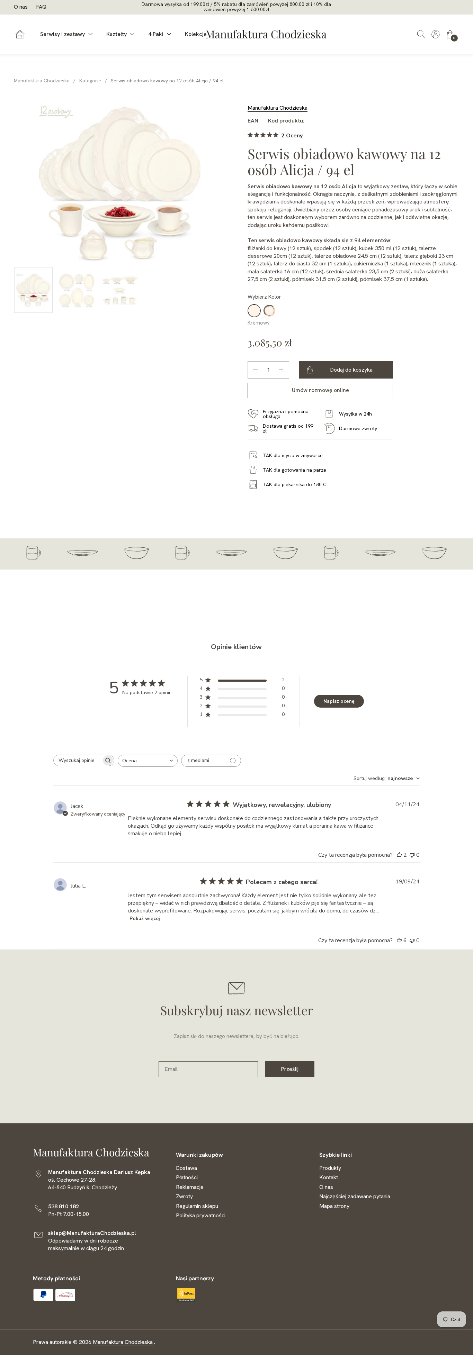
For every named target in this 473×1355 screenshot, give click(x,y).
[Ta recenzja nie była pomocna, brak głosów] (412, 855)
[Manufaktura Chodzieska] (266, 34)
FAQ (41, 6)
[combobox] (148, 761)
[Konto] (435, 32)
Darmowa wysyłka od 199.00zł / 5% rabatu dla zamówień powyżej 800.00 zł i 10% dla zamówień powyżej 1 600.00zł (236, 7)
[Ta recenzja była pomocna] (399, 855)
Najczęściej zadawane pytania (354, 1196)
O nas (21, 6)
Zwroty (184, 1196)
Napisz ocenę (339, 701)
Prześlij (289, 1069)
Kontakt (328, 1177)
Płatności (187, 1177)
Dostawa (186, 1168)
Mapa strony (334, 1206)
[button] (421, 34)
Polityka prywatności (200, 1215)
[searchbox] (77, 760)
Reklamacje (190, 1187)
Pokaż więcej (145, 918)
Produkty (330, 1168)
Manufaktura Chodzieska (277, 107)
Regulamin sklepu (197, 1206)
